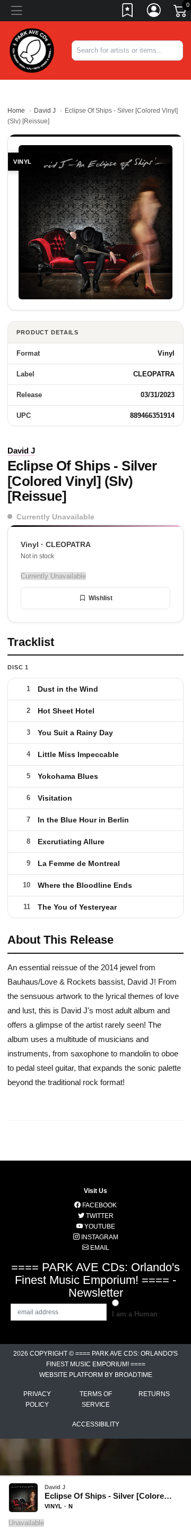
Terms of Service (96, 1399)
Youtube (99, 1226)
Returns (154, 1394)
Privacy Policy (37, 1399)
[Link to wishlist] (127, 12)
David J (45, 110)
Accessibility (95, 1424)
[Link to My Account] (154, 12)
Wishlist (100, 598)
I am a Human (135, 1314)
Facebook (99, 1205)
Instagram (99, 1237)
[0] (181, 12)
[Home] (32, 50)
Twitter (99, 1216)
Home (16, 110)
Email (99, 1248)
